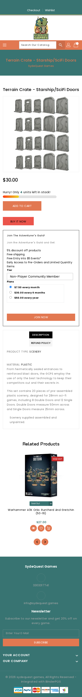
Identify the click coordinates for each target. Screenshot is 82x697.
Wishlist (50, 10)
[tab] (40, 334)
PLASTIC (26, 364)
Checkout (33, 10)
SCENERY (35, 352)
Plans (10, 281)
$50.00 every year (26, 297)
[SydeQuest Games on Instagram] (37, 4)
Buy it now (18, 221)
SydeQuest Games (41, 66)
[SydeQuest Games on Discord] (52, 4)
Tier (9, 270)
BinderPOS (53, 682)
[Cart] (76, 45)
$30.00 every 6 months (29, 292)
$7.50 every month (27, 287)
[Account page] (68, 45)
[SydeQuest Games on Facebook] (30, 4)
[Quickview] (33, 528)
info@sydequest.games (41, 603)
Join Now (41, 317)
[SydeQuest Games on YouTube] (44, 4)
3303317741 (41, 585)
